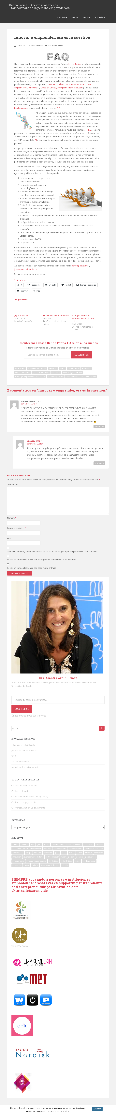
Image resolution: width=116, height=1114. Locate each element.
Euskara (86, 17)
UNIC (13, 756)
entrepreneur (17, 853)
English (75, 17)
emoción (47, 848)
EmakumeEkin (35, 848)
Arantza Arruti (37, 45)
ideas (64, 853)
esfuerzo (37, 853)
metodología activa (56, 376)
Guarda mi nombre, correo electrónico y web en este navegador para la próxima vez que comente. (52, 551)
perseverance (90, 857)
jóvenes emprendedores (33, 857)
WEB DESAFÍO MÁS (20, 946)
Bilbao (46, 844)
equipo (29, 853)
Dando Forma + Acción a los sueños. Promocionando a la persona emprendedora (39, 6)
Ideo (50, 84)
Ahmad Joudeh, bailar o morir (24, 767)
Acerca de (61, 17)
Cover (88, 84)
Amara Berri (20, 368)
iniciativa (88, 853)
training (35, 865)
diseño (62, 368)
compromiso (65, 844)
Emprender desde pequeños (56, 315)
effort (25, 848)
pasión (71, 857)
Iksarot (34, 785)
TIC (82, 376)
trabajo (26, 865)
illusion (72, 853)
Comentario (13, 484)
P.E (58, 108)
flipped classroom (22, 372)
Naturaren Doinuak (20, 761)
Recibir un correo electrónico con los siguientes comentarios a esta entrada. (42, 559)
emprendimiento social (94, 848)
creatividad (88, 844)
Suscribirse (82, 354)
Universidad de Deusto (50, 865)
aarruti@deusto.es (80, 265)
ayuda (38, 844)
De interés (98, 17)
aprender (24, 844)
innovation (16, 857)
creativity (99, 844)
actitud (15, 844)
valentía (65, 865)
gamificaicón (38, 372)
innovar (66, 372)
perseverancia (18, 861)
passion (79, 857)
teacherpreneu (21, 108)
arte (32, 844)
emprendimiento (75, 848)
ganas (57, 853)
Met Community (52, 857)
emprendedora (59, 848)
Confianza (77, 844)
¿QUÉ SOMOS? (21, 315)
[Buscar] (102, 728)
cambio (55, 844)
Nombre (11, 518)
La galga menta (29, 802)
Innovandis (33, 87)
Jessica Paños (74, 64)
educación (16, 848)
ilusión (79, 853)
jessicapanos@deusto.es (25, 269)
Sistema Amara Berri (74, 84)
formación (48, 853)
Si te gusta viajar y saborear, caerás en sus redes (83, 318)
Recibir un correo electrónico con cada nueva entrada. (31, 568)
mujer (63, 857)
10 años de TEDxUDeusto (23, 745)
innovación (98, 853)
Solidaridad (53, 861)
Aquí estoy (43, 796)
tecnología (16, 865)
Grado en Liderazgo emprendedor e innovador (62, 87)
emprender (86, 368)
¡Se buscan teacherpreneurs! (24, 750)
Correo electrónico (16, 528)
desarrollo (53, 368)
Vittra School (58, 84)
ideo (47, 372)
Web (9, 538)
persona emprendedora (36, 861)
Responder (99, 427)
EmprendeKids (20, 87)
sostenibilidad (66, 861)
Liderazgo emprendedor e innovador (30, 376)
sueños (77, 861)
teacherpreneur (72, 376)
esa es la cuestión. (56, 45)
